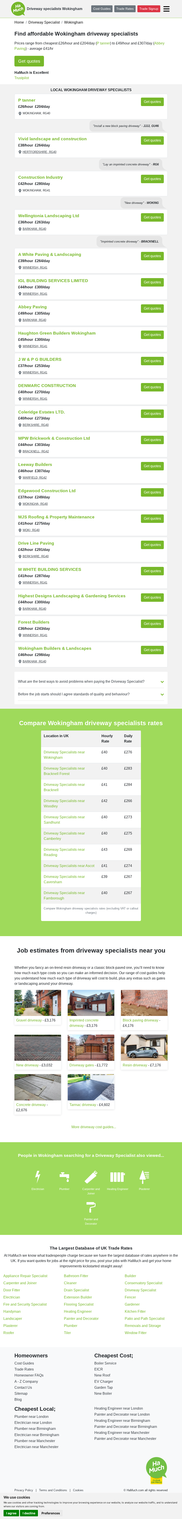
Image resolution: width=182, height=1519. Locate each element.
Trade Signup (148, 8)
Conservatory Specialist (143, 1283)
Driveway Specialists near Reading (64, 852)
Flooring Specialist (78, 1304)
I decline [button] (29, 1513)
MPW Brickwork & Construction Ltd (54, 438)
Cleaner (70, 1283)
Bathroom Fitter (76, 1276)
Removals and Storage (143, 1326)
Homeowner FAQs (29, 1375)
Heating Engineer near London (118, 1408)
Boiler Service (105, 1363)
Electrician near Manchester (36, 1447)
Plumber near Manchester (34, 1441)
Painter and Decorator (81, 1318)
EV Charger (103, 1381)
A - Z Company (26, 1381)
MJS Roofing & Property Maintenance (56, 517)
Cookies (78, 1490)
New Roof (102, 1375)
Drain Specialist (76, 1290)
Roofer (8, 1333)
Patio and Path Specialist (144, 1318)
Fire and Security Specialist (25, 1304)
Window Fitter (135, 1333)
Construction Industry (40, 177)
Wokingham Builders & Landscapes (54, 648)
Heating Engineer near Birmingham (122, 1421)
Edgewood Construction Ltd (47, 490)
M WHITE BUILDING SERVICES (49, 569)
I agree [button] (11, 1513)
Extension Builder (78, 1297)
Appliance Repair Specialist (25, 1276)
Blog (18, 1399)
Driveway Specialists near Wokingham (64, 754)
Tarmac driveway (82, 1105)
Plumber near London (31, 1417)
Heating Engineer (117, 1189)
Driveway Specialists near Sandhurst (64, 819)
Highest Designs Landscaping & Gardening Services (72, 596)
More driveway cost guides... (93, 1127)
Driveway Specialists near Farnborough (64, 895)
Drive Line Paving (36, 543)
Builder (130, 1276)
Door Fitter (11, 1290)
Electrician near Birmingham (36, 1435)
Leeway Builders (35, 464)
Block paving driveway (140, 1020)
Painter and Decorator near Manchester (125, 1439)
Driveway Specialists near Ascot (69, 866)
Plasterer (144, 1189)
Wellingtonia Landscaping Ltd (48, 215)
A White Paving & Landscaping (49, 254)
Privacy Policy (23, 1490)
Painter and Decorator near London (122, 1414)
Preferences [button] (51, 1513)
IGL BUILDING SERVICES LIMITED (53, 280)
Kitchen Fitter (135, 1311)
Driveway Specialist (140, 1290)
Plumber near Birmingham (35, 1429)
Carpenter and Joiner (20, 1283)
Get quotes (29, 61)
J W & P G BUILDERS (39, 359)
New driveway (27, 1065)
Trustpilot (21, 78)
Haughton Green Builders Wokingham (57, 333)
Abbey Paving (32, 307)
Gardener (132, 1304)
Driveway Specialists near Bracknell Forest (64, 771)
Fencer (130, 1297)
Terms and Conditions (53, 1490)
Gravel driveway (29, 1020)
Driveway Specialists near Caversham (64, 879)
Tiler (67, 1333)
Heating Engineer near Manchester (121, 1433)
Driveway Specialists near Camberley (64, 836)
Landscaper (12, 1318)
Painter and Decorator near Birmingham (125, 1427)
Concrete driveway (31, 1105)
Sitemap (21, 1393)
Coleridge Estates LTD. (41, 412)
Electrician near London (33, 1423)
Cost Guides (102, 8)
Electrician (38, 1189)
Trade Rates (125, 8)
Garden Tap (103, 1387)
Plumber (64, 1189)
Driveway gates (81, 1065)
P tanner (103, 43)
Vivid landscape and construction (52, 138)
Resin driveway (135, 1065)
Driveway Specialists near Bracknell (64, 787)
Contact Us (23, 1387)
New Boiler (103, 1393)
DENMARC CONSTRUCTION (47, 385)
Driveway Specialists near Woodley (64, 803)
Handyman (12, 1311)
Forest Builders (33, 622)
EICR (98, 1369)
